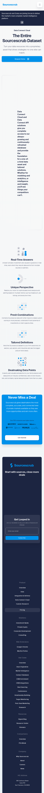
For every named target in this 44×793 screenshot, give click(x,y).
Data (22, 592)
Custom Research (22, 604)
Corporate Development (22, 631)
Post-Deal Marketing (22, 703)
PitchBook (22, 743)
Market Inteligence (22, 671)
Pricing (22, 610)
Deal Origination (22, 667)
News (22, 769)
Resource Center (22, 723)
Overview (22, 588)
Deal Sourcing (22, 687)
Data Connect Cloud (22, 600)
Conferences (22, 691)
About (22, 761)
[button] (39, 4)
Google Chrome (22, 647)
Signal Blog (22, 719)
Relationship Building (22, 695)
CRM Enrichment (22, 679)
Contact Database (22, 675)
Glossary (22, 727)
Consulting (22, 635)
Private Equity (22, 627)
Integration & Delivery (22, 596)
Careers (22, 765)
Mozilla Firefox (22, 651)
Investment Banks (22, 623)
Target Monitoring (22, 699)
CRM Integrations (22, 683)
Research (22, 707)
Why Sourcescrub (22, 757)
